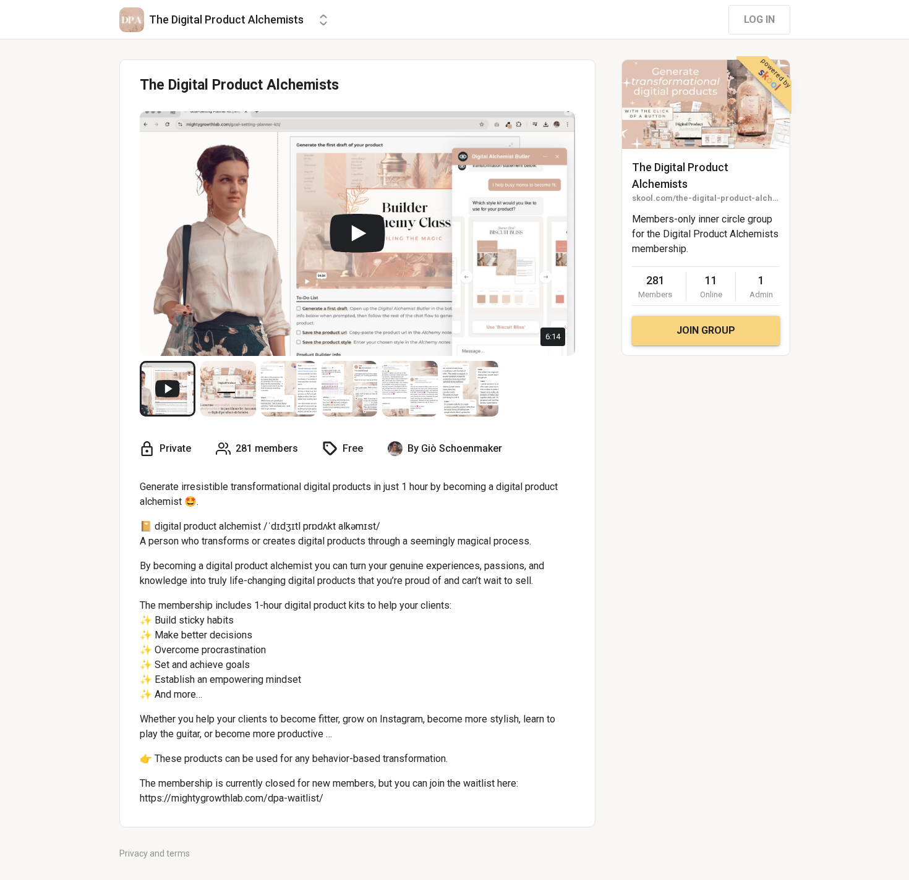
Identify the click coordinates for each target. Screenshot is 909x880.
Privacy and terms (154, 853)
